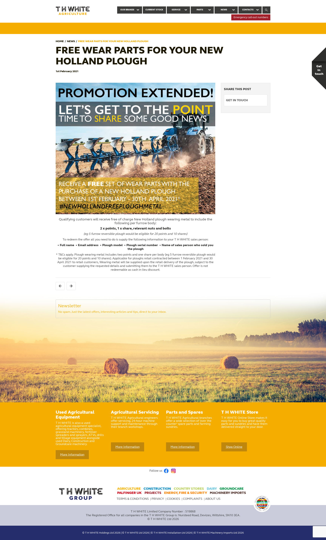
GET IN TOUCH (237, 100)
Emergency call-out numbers (251, 17)
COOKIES (174, 499)
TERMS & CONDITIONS (133, 499)
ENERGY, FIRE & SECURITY (185, 493)
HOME (60, 41)
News (224, 9)
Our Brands (127, 9)
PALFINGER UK (129, 493)
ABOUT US (212, 499)
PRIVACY (158, 499)
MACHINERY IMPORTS (228, 493)
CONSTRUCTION (157, 489)
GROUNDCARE (232, 489)
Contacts (248, 9)
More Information (72, 454)
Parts (200, 9)
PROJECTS (153, 493)
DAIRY (212, 489)
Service (176, 9)
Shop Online (234, 447)
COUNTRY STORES (189, 489)
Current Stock (154, 9)
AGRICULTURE (129, 489)
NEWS (71, 41)
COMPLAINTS (193, 499)
